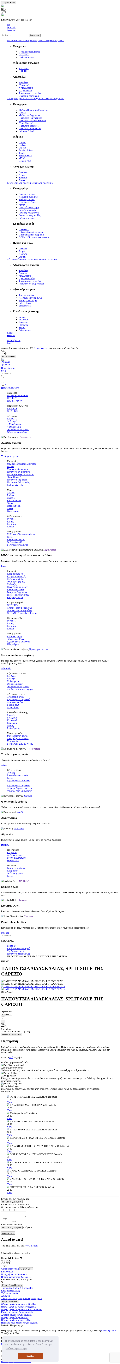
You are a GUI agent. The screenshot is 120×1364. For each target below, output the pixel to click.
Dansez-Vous (25, 161)
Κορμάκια (12, 852)
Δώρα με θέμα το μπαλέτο (19, 788)
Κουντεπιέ (24, 322)
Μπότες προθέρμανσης (29, 115)
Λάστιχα (23, 273)
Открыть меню (8, 356)
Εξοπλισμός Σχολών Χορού (20, 744)
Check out (28, 916)
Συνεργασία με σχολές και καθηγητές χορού (21, 1298)
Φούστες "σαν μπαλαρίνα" (19, 791)
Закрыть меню (8, 3)
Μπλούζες (23, 204)
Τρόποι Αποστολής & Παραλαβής (17, 1288)
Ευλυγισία (23, 319)
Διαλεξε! (28, 796)
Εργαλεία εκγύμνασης (17, 545)
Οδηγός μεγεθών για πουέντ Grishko (18, 1304)
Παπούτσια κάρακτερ (29, 126)
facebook (11, 27)
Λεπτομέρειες (40, 348)
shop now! (19, 828)
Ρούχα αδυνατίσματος (17, 858)
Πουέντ (22, 112)
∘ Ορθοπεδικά (25, 90)
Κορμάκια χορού (27, 194)
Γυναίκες (23, 172)
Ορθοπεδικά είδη (27, 278)
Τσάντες (11, 772)
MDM (22, 158)
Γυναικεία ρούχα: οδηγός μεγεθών (17, 1312)
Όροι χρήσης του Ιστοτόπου (14, 1274)
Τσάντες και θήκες (27, 295)
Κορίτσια (23, 177)
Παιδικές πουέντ (26, 57)
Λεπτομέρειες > (108, 1330)
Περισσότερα (34, 749)
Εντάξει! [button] (30, 1356)
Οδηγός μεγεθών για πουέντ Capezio (18, 1307)
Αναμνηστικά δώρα (28, 300)
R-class (22, 145)
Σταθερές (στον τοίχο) (17, 736)
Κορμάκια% (12, 870)
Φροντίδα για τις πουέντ (30, 93)
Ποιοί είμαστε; (14, 340)
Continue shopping (10, 1268)
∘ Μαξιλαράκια (26, 88)
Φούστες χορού (14, 855)
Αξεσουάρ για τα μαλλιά (30, 298)
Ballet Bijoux (25, 303)
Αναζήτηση (34, 35)
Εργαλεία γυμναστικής (17, 775)
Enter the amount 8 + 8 (11, 1224)
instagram (11, 30)
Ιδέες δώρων (13, 644)
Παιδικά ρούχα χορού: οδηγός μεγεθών (19, 1322)
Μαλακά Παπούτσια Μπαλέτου (33, 110)
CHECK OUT (26, 1269)
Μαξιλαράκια (25, 276)
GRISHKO (24, 71)
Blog (9, 343)
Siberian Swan (25, 155)
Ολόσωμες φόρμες (27, 202)
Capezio (22, 147)
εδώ (11, 1057)
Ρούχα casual (13, 860)
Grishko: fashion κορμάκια (31, 234)
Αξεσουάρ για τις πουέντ (18, 780)
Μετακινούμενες (15, 741)
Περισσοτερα (49, 550)
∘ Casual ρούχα (14, 636)
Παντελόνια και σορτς (29, 207)
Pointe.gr (11, 946)
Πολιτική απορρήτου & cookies (15, 1277)
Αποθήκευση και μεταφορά (31, 283)
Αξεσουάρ (6, 668)
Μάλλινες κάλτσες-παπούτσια (21, 534)
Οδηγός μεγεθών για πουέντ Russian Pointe (21, 1309)
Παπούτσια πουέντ (10, 388)
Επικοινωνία (25, 437)
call (8, 24)
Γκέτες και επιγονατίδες (30, 215)
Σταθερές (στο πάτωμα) (18, 738)
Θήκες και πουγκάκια (29, 96)
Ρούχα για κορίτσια (16, 868)
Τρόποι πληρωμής (9, 1293)
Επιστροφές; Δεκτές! (10, 1290)
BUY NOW (23, 881)
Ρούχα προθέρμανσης (29, 212)
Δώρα (9, 333)
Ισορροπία (23, 325)
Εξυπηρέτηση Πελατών (12, 1285)
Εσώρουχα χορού (27, 218)
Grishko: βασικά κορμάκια (31, 232)
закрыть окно (8, 1233)
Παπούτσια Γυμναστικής (30, 118)
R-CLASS (24, 68)
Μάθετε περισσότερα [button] (16, 1348)
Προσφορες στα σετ (38, 649)
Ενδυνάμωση (25, 330)
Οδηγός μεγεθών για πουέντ (14, 1317)
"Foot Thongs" (26, 123)
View (9, 1102)
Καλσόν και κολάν (27, 210)
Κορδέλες (23, 82)
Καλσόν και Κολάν (16, 539)
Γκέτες (10, 537)
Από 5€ (19, 812)
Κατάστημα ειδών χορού (18, 948)
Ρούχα (4, 566)
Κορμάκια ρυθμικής (28, 197)
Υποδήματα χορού (9, 456)
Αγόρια (22, 180)
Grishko (22, 142)
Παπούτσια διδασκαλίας (30, 128)
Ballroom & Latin (27, 131)
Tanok (22, 153)
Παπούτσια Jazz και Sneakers (32, 120)
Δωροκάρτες (24, 305)
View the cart (31, 1245)
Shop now (22, 900)
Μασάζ (22, 327)
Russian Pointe (25, 150)
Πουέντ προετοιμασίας (29, 51)
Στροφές (22, 317)
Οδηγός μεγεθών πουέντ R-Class (16, 1320)
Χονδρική (5, 1296)
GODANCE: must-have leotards (34, 237)
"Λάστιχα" (24, 85)
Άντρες (22, 175)
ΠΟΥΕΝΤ (24, 54)
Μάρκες (5, 932)
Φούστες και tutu (27, 199)
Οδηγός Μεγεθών (9, 1301)
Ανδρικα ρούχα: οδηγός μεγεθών (16, 1315)
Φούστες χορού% (15, 873)
